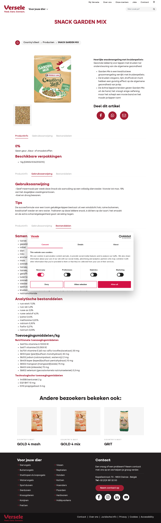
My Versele (94, 2)
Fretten (24, 505)
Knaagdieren (27, 495)
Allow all (114, 284)
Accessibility (147, 517)
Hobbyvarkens (63, 500)
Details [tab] (80, 245)
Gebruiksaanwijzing (42, 136)
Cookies (134, 517)
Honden (60, 475)
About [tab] (115, 245)
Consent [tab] (45, 245)
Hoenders (61, 485)
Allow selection (80, 284)
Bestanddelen (64, 136)
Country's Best (31, 42)
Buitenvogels (26, 470)
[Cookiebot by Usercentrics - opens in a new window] (120, 237)
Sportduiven (26, 485)
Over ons (107, 2)
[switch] (67, 275)
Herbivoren (62, 495)
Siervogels (25, 465)
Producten (48, 42)
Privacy (123, 517)
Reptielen (61, 470)
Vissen (59, 465)
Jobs (134, 2)
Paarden (61, 490)
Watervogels (27, 480)
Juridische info (108, 517)
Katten (60, 480)
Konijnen (24, 500)
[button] (154, 2)
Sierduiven (25, 490)
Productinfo (21, 136)
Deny (47, 284)
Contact (145, 2)
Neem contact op (109, 488)
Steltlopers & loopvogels (32, 475)
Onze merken (122, 2)
